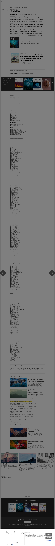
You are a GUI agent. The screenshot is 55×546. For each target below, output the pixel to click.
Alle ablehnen (49, 537)
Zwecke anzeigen (48, 540)
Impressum (13, 544)
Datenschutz (9, 544)
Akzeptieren (48, 534)
